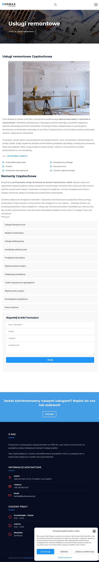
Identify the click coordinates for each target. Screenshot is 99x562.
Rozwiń (6, 217)
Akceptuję (45, 551)
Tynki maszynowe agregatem (20, 282)
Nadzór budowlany (14, 233)
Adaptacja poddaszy (15, 274)
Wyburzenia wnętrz (14, 291)
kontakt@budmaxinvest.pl (24, 496)
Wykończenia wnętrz (15, 266)
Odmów (64, 551)
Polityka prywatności (65, 557)
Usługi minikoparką (14, 241)
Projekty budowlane (15, 258)
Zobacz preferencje (84, 551)
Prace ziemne (11, 307)
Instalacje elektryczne (16, 249)
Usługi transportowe (15, 225)
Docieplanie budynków (16, 299)
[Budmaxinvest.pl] (10, 4)
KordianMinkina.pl (30, 558)
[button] (94, 531)
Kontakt (49, 414)
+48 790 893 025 (21, 487)
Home (11, 31)
